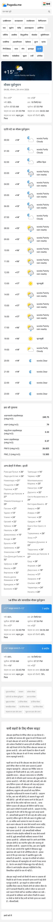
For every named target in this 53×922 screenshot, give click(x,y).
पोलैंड (19, 28)
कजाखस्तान (19, 21)
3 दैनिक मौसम (22, 702)
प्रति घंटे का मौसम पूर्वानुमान (14, 697)
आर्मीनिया (40, 28)
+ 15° (13, 534)
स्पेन (22, 49)
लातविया (14, 35)
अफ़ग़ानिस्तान (17, 42)
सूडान (25, 56)
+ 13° (9, 513)
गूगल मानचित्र (10, 692)
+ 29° (11, 530)
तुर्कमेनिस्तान (45, 35)
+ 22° (10, 521)
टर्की (31, 56)
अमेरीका (39, 56)
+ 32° (14, 558)
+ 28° (33, 561)
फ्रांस (44, 42)
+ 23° (10, 539)
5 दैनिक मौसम (35, 702)
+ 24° (9, 517)
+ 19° (10, 543)
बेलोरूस (28, 42)
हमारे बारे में (8, 915)
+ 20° (37, 527)
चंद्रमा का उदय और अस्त (14, 712)
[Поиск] (49, 11)
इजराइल (31, 49)
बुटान (36, 42)
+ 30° (34, 508)
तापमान (21, 692)
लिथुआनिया (24, 35)
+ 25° (13, 502)
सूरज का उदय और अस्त (32, 712)
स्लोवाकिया (15, 56)
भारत (16, 49)
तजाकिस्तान (30, 21)
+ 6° (34, 579)
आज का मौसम (31, 697)
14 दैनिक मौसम (38, 707)
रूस (4, 28)
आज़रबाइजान (29, 28)
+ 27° (11, 489)
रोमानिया (5, 56)
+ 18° (12, 552)
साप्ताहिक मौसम (10, 707)
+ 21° (12, 480)
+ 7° (32, 538)
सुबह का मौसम (10, 702)
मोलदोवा (34, 35)
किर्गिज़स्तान (42, 21)
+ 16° (11, 578)
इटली (39, 49)
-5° (37, 504)
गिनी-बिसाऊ (7, 49)
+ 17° (34, 574)
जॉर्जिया (5, 35)
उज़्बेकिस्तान (7, 21)
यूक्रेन (11, 28)
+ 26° (14, 472)
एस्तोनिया (6, 42)
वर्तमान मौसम (31, 692)
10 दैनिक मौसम (24, 707)
